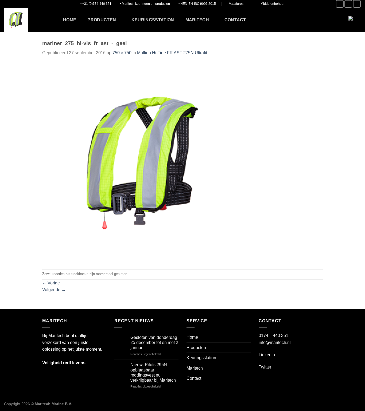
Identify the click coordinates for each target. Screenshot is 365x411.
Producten (101, 20)
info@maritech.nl (275, 342)
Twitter (265, 367)
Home (69, 20)
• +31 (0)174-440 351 (95, 4)
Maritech (197, 20)
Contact (235, 20)
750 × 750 (121, 52)
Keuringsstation (152, 20)
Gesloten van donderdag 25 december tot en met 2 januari (154, 342)
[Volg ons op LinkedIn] (357, 4)
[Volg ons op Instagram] (340, 4)
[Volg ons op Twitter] (348, 4)
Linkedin (267, 355)
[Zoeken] (334, 20)
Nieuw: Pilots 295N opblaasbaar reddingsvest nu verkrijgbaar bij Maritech (153, 372)
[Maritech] (27, 20)
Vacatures (236, 4)
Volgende (54, 289)
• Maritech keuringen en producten (145, 4)
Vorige (51, 283)
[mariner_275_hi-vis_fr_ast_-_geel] (142, 162)
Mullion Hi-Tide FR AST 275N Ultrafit (172, 52)
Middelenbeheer (273, 4)
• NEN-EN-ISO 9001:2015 (197, 4)
